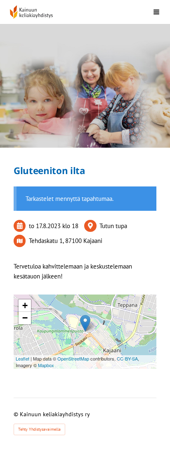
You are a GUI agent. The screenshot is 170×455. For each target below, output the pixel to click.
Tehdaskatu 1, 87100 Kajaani (65, 241)
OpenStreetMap (73, 358)
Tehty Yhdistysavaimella (39, 429)
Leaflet (22, 358)
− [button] (25, 318)
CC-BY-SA (127, 358)
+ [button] (25, 305)
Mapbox (46, 365)
